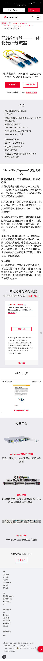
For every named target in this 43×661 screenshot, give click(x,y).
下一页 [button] (41, 332)
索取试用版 (30, 84)
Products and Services (22, 23)
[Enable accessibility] (4, 657)
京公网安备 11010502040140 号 (29, 650)
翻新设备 (5, 586)
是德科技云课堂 (7, 583)
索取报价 (13, 84)
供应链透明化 (7, 625)
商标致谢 (7, 647)
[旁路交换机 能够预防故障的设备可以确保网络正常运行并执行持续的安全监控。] (21, 469)
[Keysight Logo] (11, 17)
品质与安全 (6, 619)
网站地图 (27, 645)
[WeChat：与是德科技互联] (4, 637)
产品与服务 (6, 574)
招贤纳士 (5, 628)
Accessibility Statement (25, 647)
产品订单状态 (7, 602)
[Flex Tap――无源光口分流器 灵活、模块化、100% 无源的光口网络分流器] (21, 428)
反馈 (14, 647)
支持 (4, 594)
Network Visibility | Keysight (14, 26)
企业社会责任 (7, 622)
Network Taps (32, 26)
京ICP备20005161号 (11, 650)
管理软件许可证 (7, 600)
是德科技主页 (6, 23)
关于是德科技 (7, 611)
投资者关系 (6, 616)
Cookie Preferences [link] (11, 653)
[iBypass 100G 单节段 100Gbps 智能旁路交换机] (21, 509)
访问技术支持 (31, 92)
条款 (34, 645)
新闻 (4, 613)
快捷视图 (21, 363)
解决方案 (5, 577)
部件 (4, 605)
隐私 (21, 645)
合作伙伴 (5, 589)
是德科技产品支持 (8, 597)
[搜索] (32, 17)
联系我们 (21, 560)
